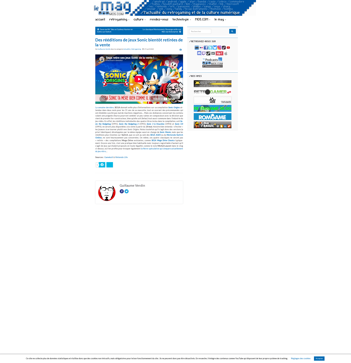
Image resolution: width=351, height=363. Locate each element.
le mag (220, 19)
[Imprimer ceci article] (181, 49)
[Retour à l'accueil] (175, 8)
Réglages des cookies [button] (301, 358)
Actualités (127, 49)
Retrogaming (136, 49)
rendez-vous (159, 19)
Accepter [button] (319, 358)
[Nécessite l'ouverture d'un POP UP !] (212, 62)
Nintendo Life (121, 157)
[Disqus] (139, 243)
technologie (181, 19)
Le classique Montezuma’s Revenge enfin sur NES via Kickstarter (162, 30)
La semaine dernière (104, 107)
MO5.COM (202, 19)
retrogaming (118, 19)
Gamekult (108, 157)
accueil (100, 19)
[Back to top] (344, 356)
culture (139, 19)
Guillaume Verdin (104, 49)
